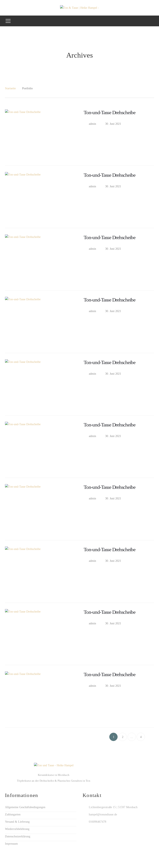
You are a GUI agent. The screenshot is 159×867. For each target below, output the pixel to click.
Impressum (11, 843)
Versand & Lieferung (17, 821)
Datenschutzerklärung (17, 836)
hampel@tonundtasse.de (103, 814)
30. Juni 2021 (113, 123)
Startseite (10, 88)
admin (92, 123)
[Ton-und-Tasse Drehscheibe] (42, 134)
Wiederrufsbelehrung (17, 829)
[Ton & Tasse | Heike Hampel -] (79, 7)
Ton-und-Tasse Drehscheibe (109, 112)
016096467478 (97, 821)
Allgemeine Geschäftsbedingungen (25, 807)
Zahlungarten (12, 814)
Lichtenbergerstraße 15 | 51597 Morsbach (113, 807)
